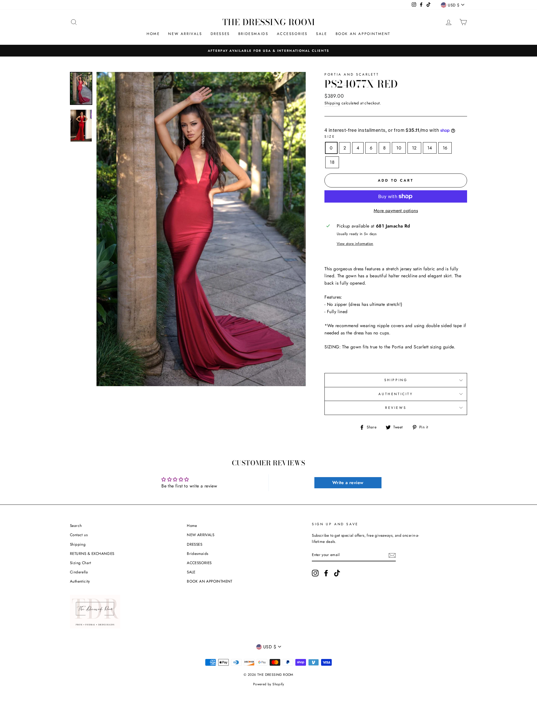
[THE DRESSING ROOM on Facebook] (326, 573)
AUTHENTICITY (395, 394)
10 (398, 148)
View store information (355, 243)
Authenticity (80, 581)
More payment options (396, 210)
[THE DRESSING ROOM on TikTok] (337, 573)
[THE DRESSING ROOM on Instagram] (315, 573)
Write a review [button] (348, 482)
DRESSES (220, 33)
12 (414, 148)
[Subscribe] (392, 555)
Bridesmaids (253, 33)
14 (429, 148)
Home (153, 33)
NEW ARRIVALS (185, 33)
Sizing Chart (80, 563)
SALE (321, 33)
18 (332, 162)
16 (445, 148)
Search (76, 525)
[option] (268, 51)
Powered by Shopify (268, 684)
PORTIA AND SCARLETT (351, 74)
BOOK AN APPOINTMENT (363, 33)
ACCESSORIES (292, 33)
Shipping (332, 103)
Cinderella (79, 572)
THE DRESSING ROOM (268, 22)
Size (329, 136)
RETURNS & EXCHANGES (92, 553)
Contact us (79, 535)
